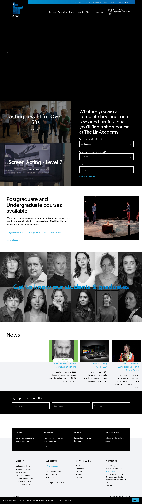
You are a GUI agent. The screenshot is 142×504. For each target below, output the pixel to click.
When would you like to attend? (92, 152)
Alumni (74, 2)
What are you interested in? (90, 139)
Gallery (106, 2)
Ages (81, 165)
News (71, 12)
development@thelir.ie (55, 482)
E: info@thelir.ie (112, 471)
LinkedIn (79, 477)
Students (80, 12)
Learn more (34, 129)
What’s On (62, 12)
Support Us (98, 12)
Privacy (128, 496)
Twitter (78, 466)
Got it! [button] (135, 500)
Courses (52, 12)
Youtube (79, 474)
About (88, 12)
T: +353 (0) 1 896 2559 (114, 469)
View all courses (14, 240)
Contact (113, 2)
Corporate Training (95, 2)
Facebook (80, 469)
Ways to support (52, 466)
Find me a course (87, 177)
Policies (120, 2)
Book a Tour (83, 2)
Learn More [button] (67, 500)
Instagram (80, 471)
